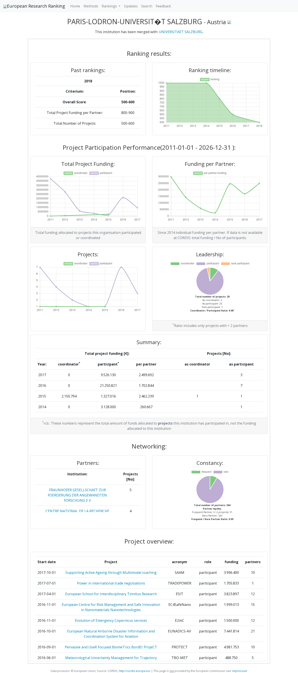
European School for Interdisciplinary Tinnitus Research (111, 593)
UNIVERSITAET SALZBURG (180, 31)
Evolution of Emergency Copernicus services (111, 620)
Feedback (163, 6)
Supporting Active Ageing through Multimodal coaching (111, 572)
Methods (91, 6)
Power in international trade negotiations (111, 583)
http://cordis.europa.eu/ (135, 671)
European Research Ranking (36, 6)
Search (146, 6)
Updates (131, 6)
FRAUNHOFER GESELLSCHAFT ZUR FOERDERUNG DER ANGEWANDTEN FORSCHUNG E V (77, 495)
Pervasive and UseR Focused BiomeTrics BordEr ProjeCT (111, 647)
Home (75, 6)
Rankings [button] (110, 6)
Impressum (239, 671)
